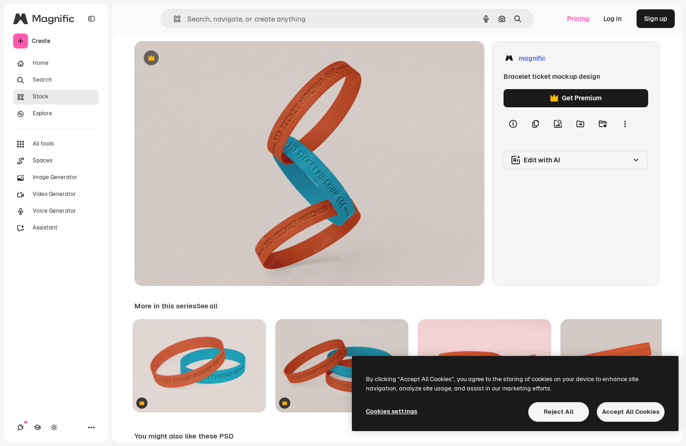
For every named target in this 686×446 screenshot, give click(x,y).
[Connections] (20, 427)
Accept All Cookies (630, 412)
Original (194, 58)
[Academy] (37, 427)
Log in (612, 18)
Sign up (655, 18)
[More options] (625, 124)
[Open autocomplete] (173, 18)
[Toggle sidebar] (91, 18)
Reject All (559, 412)
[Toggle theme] (54, 427)
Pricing (578, 18)
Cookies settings (391, 411)
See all (206, 306)
